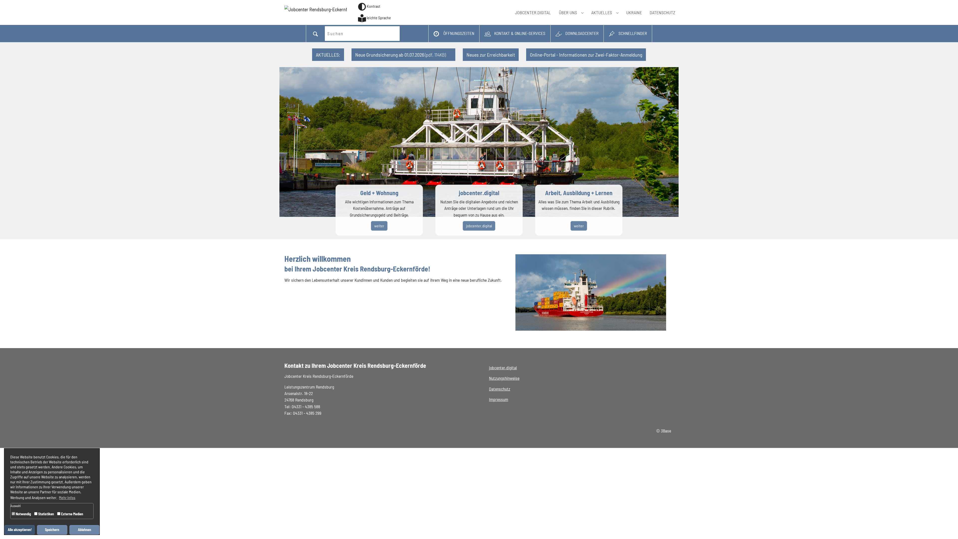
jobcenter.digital (503, 367)
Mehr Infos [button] (67, 497)
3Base (666, 430)
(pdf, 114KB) (400, 55)
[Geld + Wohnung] (379, 210)
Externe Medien (71, 514)
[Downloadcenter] (577, 33)
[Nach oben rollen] (946, 527)
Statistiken (45, 514)
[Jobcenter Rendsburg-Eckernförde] (315, 12)
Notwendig (23, 514)
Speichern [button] (52, 530)
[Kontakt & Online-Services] (515, 33)
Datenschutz (499, 389)
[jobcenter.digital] (479, 210)
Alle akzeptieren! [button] (20, 530)
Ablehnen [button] (84, 530)
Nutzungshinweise (504, 378)
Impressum (498, 399)
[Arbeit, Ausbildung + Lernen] (578, 210)
